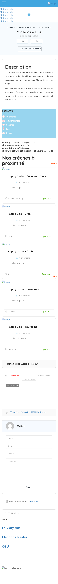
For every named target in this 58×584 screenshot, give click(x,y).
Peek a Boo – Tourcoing (22, 326)
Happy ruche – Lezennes (23, 289)
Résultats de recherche (25, 27)
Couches (10, 125)
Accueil (10, 27)
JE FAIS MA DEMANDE (30, 48)
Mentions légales (14, 537)
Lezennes (12, 311)
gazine (16, 528)
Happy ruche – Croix (20, 251)
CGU (5, 546)
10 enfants (11, 116)
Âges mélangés (13, 120)
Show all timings (29, 379)
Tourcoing (12, 349)
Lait (8, 129)
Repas (9, 133)
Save (23, 41)
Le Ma (6, 528)
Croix (10, 274)
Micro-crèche (24, 258)
